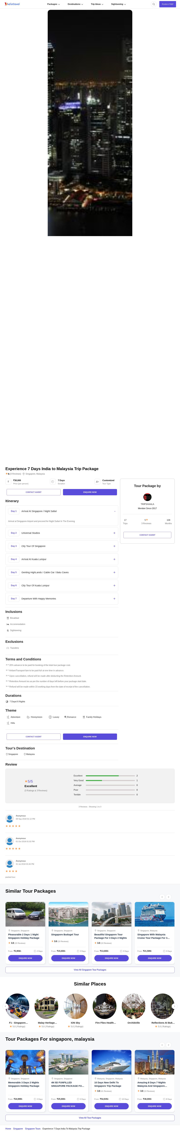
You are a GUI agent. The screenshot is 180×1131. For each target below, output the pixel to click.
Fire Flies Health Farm (104, 1023)
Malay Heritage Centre (46, 1023)
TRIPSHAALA (147, 504)
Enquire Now (25, 958)
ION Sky (75, 1022)
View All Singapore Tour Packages (90, 970)
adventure (15, 717)
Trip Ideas (96, 4)
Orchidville (134, 1022)
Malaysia (40, 474)
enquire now (90, 492)
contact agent (34, 492)
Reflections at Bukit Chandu (163, 1023)
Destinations (74, 4)
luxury (56, 717)
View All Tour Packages (90, 1118)
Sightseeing (117, 4)
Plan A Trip (167, 4)
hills (13, 723)
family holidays (93, 717)
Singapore (30, 474)
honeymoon (36, 717)
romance (71, 717)
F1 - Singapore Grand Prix (17, 1023)
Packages (52, 4)
